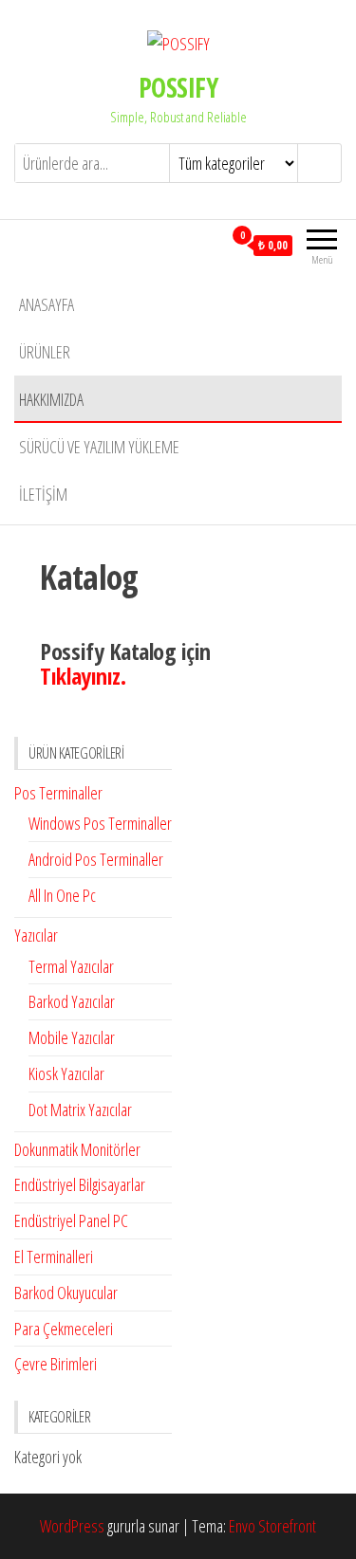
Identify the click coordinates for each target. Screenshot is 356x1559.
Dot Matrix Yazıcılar (80, 1109)
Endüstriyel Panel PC (71, 1220)
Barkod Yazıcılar (71, 1001)
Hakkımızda (51, 399)
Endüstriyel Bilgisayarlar (79, 1184)
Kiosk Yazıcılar (66, 1073)
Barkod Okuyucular (66, 1292)
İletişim (43, 494)
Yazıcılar (36, 935)
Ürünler (44, 351)
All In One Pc (62, 895)
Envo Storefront (272, 1525)
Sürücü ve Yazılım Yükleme (99, 446)
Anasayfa (46, 304)
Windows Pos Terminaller (100, 823)
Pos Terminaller (58, 792)
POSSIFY (178, 87)
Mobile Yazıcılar (71, 1037)
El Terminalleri (53, 1256)
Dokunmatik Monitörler (77, 1149)
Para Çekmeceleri (63, 1328)
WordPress (72, 1525)
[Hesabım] (207, 244)
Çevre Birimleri (55, 1363)
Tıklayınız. (82, 675)
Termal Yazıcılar (71, 966)
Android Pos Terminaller (95, 859)
